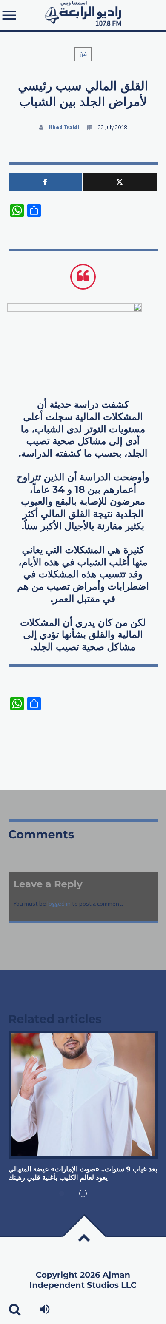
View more (83, 1095)
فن (83, 54)
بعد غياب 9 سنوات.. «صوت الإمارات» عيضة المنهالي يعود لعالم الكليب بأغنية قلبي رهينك (83, 1173)
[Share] (45, 182)
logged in (59, 903)
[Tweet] (120, 182)
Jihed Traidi (64, 127)
